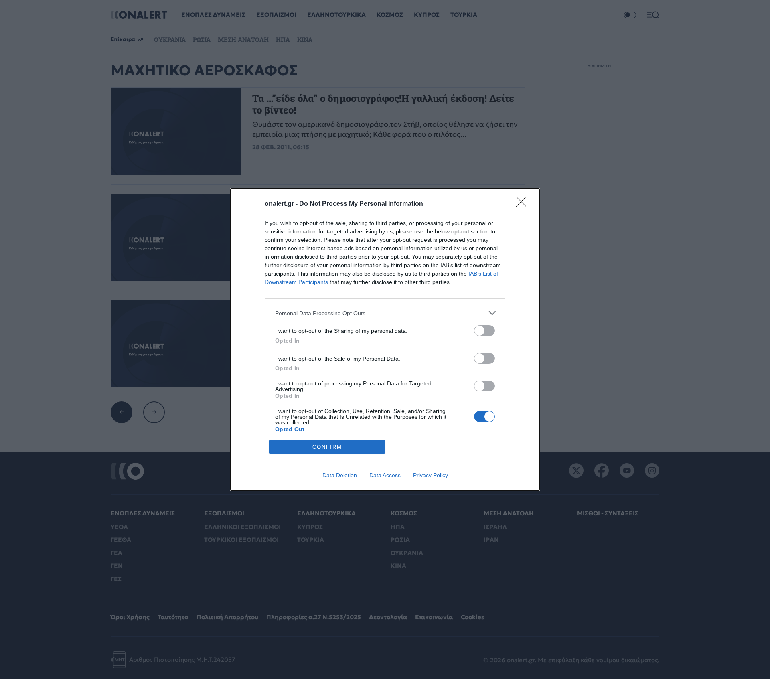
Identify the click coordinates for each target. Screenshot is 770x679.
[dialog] (385, 339)
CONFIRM (327, 447)
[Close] (523, 204)
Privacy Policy (430, 475)
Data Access (385, 475)
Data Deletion (339, 475)
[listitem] (385, 313)
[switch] (484, 330)
